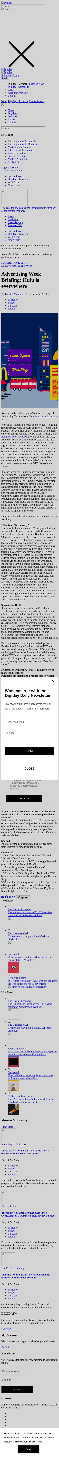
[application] (29, 1442)
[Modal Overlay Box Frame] (29, 728)
